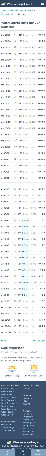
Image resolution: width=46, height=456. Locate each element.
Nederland (6, 424)
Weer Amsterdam (9, 388)
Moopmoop (28, 425)
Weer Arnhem (7, 391)
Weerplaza (28, 419)
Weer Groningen (8, 403)
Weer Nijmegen (8, 406)
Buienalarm (28, 416)
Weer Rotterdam (8, 409)
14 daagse (40, 340)
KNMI (25, 401)
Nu (5, 340)
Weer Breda (6, 394)
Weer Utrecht (7, 415)
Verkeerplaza (29, 422)
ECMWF (26, 404)
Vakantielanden (8, 430)
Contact (27, 388)
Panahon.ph (28, 431)
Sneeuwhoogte (8, 427)
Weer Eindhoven (8, 400)
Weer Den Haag (8, 397)
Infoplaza (27, 398)
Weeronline (28, 428)
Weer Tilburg (7, 412)
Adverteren (28, 434)
